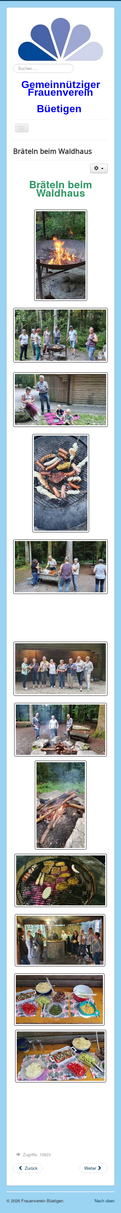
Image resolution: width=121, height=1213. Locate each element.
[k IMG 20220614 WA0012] (60, 566)
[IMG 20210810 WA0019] (60, 1056)
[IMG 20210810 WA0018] (59, 999)
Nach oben (105, 1201)
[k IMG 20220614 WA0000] (60, 255)
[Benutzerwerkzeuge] (99, 168)
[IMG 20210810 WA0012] (60, 940)
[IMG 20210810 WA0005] (60, 729)
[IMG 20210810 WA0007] (60, 805)
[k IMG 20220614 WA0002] (60, 335)
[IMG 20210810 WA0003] (60, 669)
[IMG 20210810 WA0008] (61, 880)
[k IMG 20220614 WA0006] (60, 399)
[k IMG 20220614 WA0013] (60, 483)
